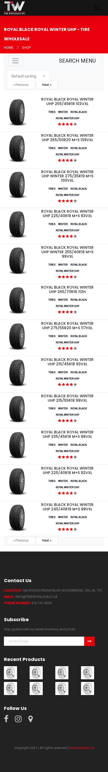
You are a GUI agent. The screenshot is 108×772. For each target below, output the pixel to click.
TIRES (52, 112)
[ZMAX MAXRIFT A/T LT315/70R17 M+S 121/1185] (62, 672)
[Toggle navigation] (96, 8)
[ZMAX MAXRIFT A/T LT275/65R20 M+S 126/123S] (10, 672)
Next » (46, 85)
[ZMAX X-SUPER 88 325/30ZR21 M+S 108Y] (62, 688)
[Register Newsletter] (89, 641)
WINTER (63, 112)
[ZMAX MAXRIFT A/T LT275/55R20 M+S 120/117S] (36, 672)
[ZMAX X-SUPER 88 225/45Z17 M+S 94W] (10, 688)
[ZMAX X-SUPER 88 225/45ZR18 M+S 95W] (87, 672)
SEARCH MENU (77, 61)
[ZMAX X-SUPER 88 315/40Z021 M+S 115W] (87, 688)
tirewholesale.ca (81, 748)
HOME (8, 47)
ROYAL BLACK (79, 112)
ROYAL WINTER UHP (67, 118)
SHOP (26, 47)
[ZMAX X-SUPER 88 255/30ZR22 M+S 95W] (36, 688)
